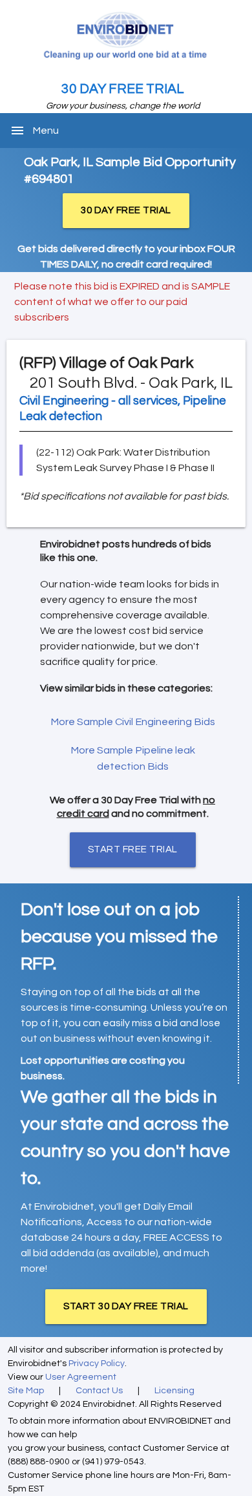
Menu (46, 130)
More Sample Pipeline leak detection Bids (132, 758)
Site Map (26, 1390)
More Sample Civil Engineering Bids (132, 722)
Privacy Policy (96, 1363)
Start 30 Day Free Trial (126, 1306)
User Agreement (80, 1377)
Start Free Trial (133, 849)
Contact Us (99, 1390)
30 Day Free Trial (122, 89)
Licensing (174, 1390)
